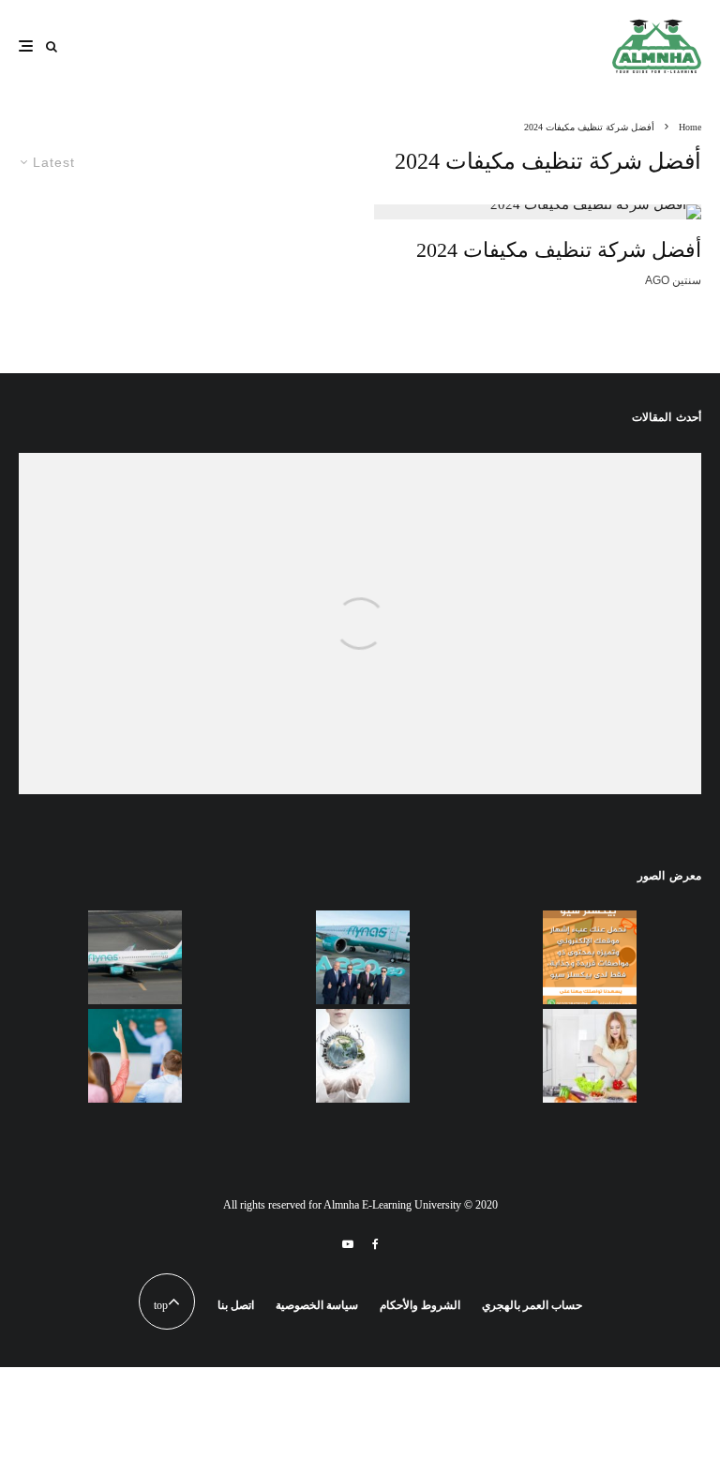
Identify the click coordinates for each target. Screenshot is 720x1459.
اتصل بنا (236, 1305)
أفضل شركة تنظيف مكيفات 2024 (558, 250)
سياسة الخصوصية (317, 1305)
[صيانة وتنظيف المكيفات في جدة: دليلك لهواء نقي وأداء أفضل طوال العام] (360, 678)
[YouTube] (348, 1244)
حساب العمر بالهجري (532, 1305)
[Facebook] (375, 1244)
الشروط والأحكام (420, 1305)
